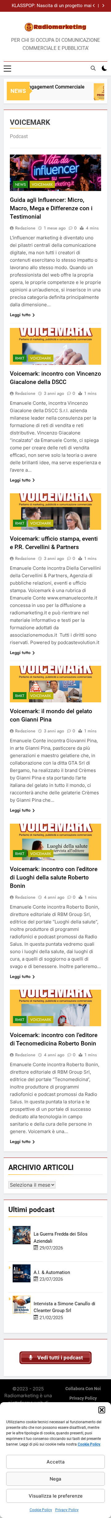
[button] (102, 1410)
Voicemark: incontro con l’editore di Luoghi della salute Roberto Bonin (53, 877)
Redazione (25, 228)
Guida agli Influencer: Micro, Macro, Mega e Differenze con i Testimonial (51, 208)
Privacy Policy (67, 1510)
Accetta (56, 1462)
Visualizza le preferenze (56, 1496)
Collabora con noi (83, 1388)
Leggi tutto (20, 315)
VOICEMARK (42, 184)
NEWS (20, 184)
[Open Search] (93, 68)
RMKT (19, 358)
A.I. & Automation (52, 1272)
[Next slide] (103, 5)
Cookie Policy (89, 1444)
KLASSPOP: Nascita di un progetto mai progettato (52, 5)
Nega (55, 1479)
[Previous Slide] (94, 5)
